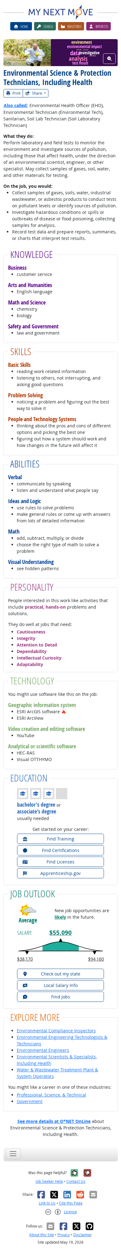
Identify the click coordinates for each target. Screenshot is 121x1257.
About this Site (41, 1234)
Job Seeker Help (49, 1181)
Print (15, 93)
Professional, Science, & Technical (51, 1095)
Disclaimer (82, 1234)
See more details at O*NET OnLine (54, 1121)
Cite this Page (71, 1203)
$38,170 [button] (25, 959)
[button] (64, 711)
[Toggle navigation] (13, 1153)
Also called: (16, 105)
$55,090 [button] (60, 933)
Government (30, 1101)
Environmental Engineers (43, 1050)
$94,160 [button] (96, 959)
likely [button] (60, 917)
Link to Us (47, 1203)
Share (37, 93)
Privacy (63, 1234)
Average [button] (28, 920)
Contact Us (75, 1181)
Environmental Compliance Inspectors (56, 1031)
